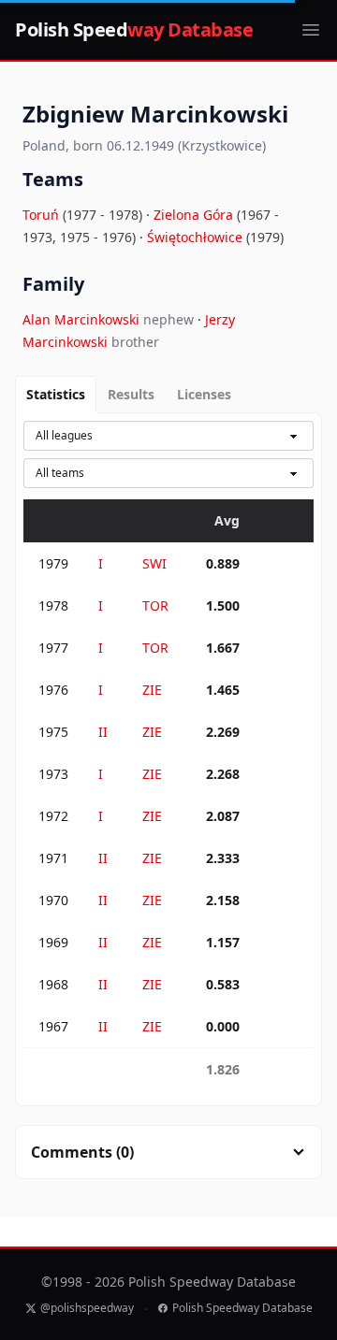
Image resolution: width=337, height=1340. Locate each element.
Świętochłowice (196, 237)
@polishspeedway (87, 1308)
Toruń (42, 214)
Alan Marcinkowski (82, 319)
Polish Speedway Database (242, 1308)
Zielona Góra (195, 214)
